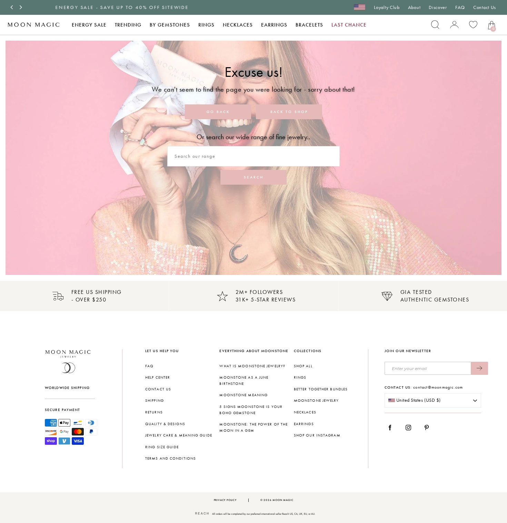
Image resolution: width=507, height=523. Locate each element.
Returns (154, 412)
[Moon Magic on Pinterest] (428, 427)
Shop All (303, 366)
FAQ (460, 7)
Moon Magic (282, 500)
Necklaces (238, 25)
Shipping (154, 400)
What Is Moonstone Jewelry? (252, 366)
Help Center (157, 377)
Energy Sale (89, 25)
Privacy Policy (225, 500)
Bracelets (309, 25)
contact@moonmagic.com (438, 387)
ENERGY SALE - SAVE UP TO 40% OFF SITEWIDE (95, 7)
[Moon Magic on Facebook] (392, 427)
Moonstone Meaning (243, 395)
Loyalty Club (386, 7)
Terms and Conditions (170, 458)
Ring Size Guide (162, 447)
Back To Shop (289, 112)
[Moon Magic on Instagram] (410, 427)
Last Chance (349, 25)
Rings (206, 25)
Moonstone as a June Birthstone (243, 380)
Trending (128, 25)
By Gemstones (170, 25)
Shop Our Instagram (317, 435)
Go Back (218, 112)
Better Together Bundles (321, 389)
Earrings (274, 25)
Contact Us (484, 7)
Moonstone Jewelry (316, 400)
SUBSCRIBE (479, 368)
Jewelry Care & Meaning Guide (178, 435)
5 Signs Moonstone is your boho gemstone (250, 409)
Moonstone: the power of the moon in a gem (253, 427)
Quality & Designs (165, 424)
